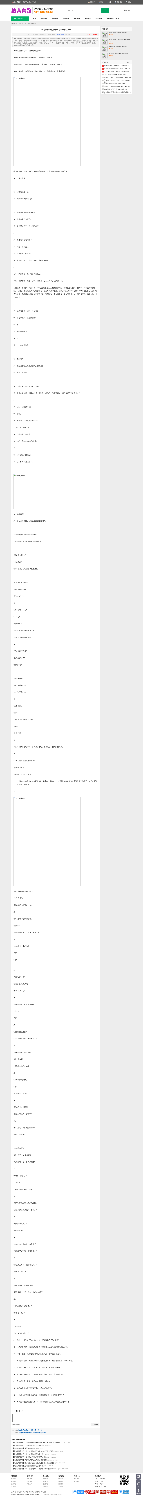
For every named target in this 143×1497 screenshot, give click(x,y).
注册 (109, 2)
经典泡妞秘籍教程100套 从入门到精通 (114, 83)
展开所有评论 (16, 1424)
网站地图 (43, 1492)
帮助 (129, 2)
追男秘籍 (55, 18)
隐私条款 (31, 1492)
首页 (34, 18)
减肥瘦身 (77, 18)
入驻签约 (29, 1484)
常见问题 (61, 1476)
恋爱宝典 (99, 18)
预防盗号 (45, 1481)
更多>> (129, 62)
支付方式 (13, 1486)
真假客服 (60, 1484)
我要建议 (76, 1478)
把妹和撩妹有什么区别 (33, 1445)
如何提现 (60, 1481)
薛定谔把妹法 (28, 1448)
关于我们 (13, 1492)
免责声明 (37, 1492)
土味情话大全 (32, 23)
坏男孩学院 (18, 57)
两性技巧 (88, 18)
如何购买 (13, 1481)
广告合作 (19, 1492)
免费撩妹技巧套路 (113, 18)
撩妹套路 (44, 18)
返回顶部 (138, 1493)
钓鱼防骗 (45, 1478)
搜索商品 (13, 1484)
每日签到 (119, 2)
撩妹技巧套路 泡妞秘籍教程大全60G (119, 32)
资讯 (24, 23)
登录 (101, 2)
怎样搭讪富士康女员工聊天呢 (34, 1466)
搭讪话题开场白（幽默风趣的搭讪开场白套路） (39, 1463)
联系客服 (76, 1481)
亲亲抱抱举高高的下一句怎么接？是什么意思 (116, 71)
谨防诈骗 (45, 1484)
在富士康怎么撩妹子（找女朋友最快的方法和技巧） (41, 1469)
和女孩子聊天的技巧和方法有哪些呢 (36, 1460)
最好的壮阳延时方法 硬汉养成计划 (118, 53)
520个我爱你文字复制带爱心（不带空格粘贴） (117, 65)
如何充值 (60, 1478)
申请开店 (127, 10)
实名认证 (45, 1486)
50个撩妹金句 (60, 34)
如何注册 (13, 1478)
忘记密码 (60, 1486)
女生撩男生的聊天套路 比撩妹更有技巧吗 (39, 1451)
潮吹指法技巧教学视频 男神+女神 (118, 46)
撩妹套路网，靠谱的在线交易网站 (25, 2)
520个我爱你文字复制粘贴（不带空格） (115, 74)
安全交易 (46, 1476)
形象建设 (66, 18)
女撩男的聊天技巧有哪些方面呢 (36, 1457)
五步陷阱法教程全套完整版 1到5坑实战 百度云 (117, 68)
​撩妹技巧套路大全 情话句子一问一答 (30, 1430)
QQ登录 (92, 2)
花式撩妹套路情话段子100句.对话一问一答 (32, 1433)
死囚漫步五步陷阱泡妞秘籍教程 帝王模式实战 (117, 86)
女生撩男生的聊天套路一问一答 (36, 1454)
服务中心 (77, 1476)
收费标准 (29, 1481)
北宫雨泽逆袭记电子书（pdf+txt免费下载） (116, 89)
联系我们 (25, 1492)
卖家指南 (30, 1476)
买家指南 (14, 1476)
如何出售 (29, 1478)
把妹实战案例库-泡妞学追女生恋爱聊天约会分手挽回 (43, 1442)
